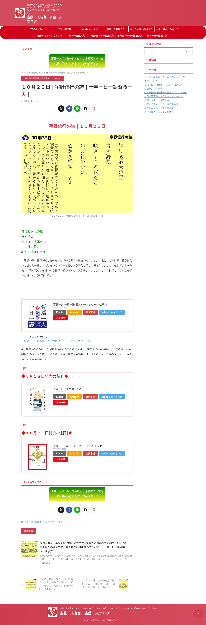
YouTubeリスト (90, 29)
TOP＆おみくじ (38, 29)
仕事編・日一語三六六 (102, 35)
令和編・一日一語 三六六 (130, 35)
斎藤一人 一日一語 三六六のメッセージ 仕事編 (80, 304)
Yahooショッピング (112, 312)
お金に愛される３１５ (167, 29)
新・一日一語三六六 (157, 35)
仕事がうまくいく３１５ (49, 35)
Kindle (59, 312)
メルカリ (60, 317)
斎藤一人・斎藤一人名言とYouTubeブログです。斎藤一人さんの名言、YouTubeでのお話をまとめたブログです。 (109, 608)
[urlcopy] (93, 108)
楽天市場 (90, 312)
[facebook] (69, 108)
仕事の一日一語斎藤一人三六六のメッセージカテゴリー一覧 (56, 340)
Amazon (74, 312)
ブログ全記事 (64, 29)
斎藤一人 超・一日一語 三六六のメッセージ (80, 445)
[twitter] (61, 108)
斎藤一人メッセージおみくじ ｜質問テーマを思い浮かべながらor (77, 61)
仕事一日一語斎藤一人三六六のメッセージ (44, 521)
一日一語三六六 (77, 35)
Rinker (64, 307)
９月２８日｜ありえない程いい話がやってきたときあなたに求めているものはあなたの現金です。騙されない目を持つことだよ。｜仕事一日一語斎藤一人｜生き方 (83, 547)
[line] (77, 108)
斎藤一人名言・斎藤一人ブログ (85, 613)
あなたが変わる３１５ (141, 29)
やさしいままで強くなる (67, 389)
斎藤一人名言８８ (116, 29)
